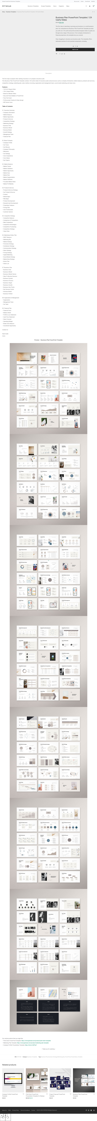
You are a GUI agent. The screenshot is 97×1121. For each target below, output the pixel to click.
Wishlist (93, 1)
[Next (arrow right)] (8, 1117)
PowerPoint (68, 1056)
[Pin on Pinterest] (64, 54)
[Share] (5, 1115)
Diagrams (61, 6)
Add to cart (75, 49)
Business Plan (44, 1056)
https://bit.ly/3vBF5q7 (31, 1045)
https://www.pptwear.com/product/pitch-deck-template (36, 1040)
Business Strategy (52, 1056)
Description (48, 73)
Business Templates (33, 6)
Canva (54, 6)
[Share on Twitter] (62, 54)
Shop (3, 11)
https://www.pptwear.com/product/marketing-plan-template (33, 1043)
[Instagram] (88, 1110)
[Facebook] (86, 1110)
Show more (10, 1098)
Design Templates (46, 6)
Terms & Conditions (25, 1110)
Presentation (74, 1056)
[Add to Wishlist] (57, 53)
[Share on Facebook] (59, 54)
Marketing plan (61, 1056)
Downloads (87, 1)
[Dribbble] (94, 1110)
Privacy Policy (15, 1110)
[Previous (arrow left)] (2, 1117)
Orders (82, 1)
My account (76, 1)
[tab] (48, 73)
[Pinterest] (91, 1110)
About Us (4, 1110)
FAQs (9, 1110)
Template (80, 1056)
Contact (33, 1110)
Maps (67, 6)
